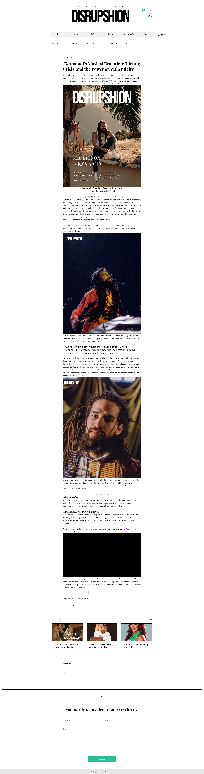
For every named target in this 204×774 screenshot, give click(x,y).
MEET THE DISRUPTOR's (119, 44)
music (66, 593)
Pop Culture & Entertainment (95, 44)
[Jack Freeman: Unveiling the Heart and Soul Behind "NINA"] (67, 632)
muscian (74, 593)
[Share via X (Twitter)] (69, 605)
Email (64, 729)
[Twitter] (162, 35)
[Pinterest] (165, 35)
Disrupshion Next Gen (71, 44)
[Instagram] (159, 35)
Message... (66, 738)
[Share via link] (74, 605)
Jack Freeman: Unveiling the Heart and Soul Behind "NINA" (67, 645)
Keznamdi (84, 593)
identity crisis (104, 593)
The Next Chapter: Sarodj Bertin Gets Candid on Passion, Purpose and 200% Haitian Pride (101, 645)
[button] (150, 14)
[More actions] (140, 58)
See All (149, 619)
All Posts (55, 44)
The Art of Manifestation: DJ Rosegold (136, 645)
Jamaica (93, 593)
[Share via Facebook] (64, 605)
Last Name (107, 720)
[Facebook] (156, 35)
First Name (66, 720)
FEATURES (85, 598)
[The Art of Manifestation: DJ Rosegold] (136, 632)
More (135, 44)
